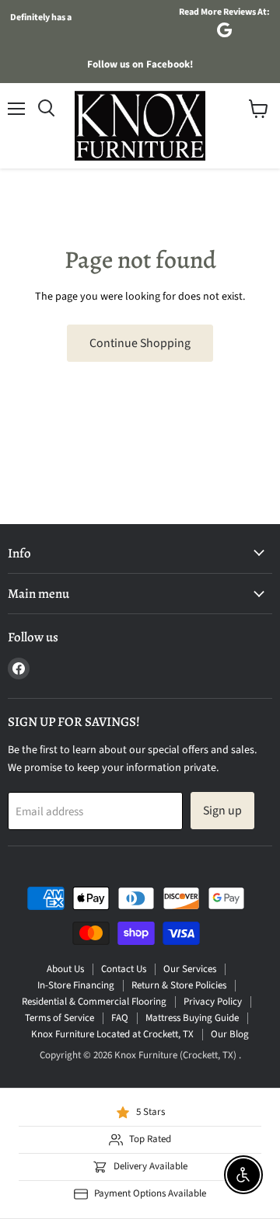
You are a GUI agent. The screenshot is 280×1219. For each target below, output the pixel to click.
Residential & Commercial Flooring (94, 1002)
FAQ (119, 1018)
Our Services (189, 969)
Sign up (222, 810)
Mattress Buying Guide (192, 1018)
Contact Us (123, 969)
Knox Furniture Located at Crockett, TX (112, 1034)
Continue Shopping (140, 343)
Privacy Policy (213, 1002)
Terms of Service (59, 1018)
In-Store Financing (75, 985)
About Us (65, 969)
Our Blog (230, 1034)
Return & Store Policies (178, 985)
